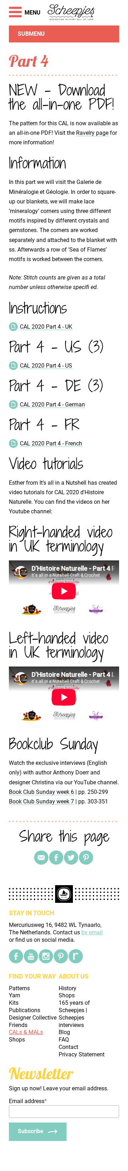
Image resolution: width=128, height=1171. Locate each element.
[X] (71, 857)
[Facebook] (16, 956)
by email (92, 932)
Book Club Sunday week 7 (41, 801)
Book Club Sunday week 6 (41, 792)
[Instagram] (46, 956)
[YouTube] (31, 956)
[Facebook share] (56, 857)
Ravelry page (92, 132)
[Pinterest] (86, 857)
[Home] (72, 13)
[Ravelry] (76, 956)
